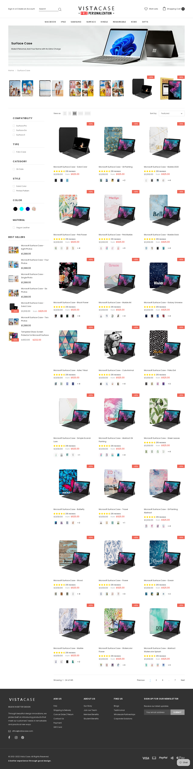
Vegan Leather (23, 227)
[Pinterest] (23, 737)
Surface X (20, 135)
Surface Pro (21, 125)
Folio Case (21, 152)
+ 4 (169, 180)
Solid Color (21, 186)
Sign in (11, 9)
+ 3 (124, 248)
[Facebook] (10, 737)
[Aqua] (21, 208)
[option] (21, 91)
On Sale (19, 169)
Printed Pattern (22, 190)
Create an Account (26, 9)
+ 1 (79, 455)
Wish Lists (153, 9)
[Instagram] (17, 737)
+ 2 (124, 180)
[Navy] (27, 208)
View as (57, 113)
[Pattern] (33, 208)
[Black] (15, 208)
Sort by (153, 113)
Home (11, 70)
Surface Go (21, 130)
